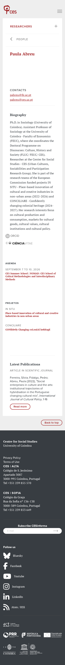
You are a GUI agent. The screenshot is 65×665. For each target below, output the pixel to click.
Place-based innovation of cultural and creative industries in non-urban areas (31, 314)
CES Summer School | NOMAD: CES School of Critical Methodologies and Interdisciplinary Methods (30, 276)
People (22, 39)
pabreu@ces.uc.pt (21, 100)
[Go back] (11, 39)
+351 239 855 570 (19, 483)
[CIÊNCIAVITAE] (18, 243)
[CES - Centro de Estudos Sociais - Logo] (10, 8)
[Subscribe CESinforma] (57, 531)
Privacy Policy (12, 458)
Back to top (52, 422)
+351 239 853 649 (19, 510)
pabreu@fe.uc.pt (20, 95)
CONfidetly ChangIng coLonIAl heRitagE (27, 329)
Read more (20, 406)
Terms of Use (11, 462)
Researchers (21, 26)
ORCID (14, 236)
